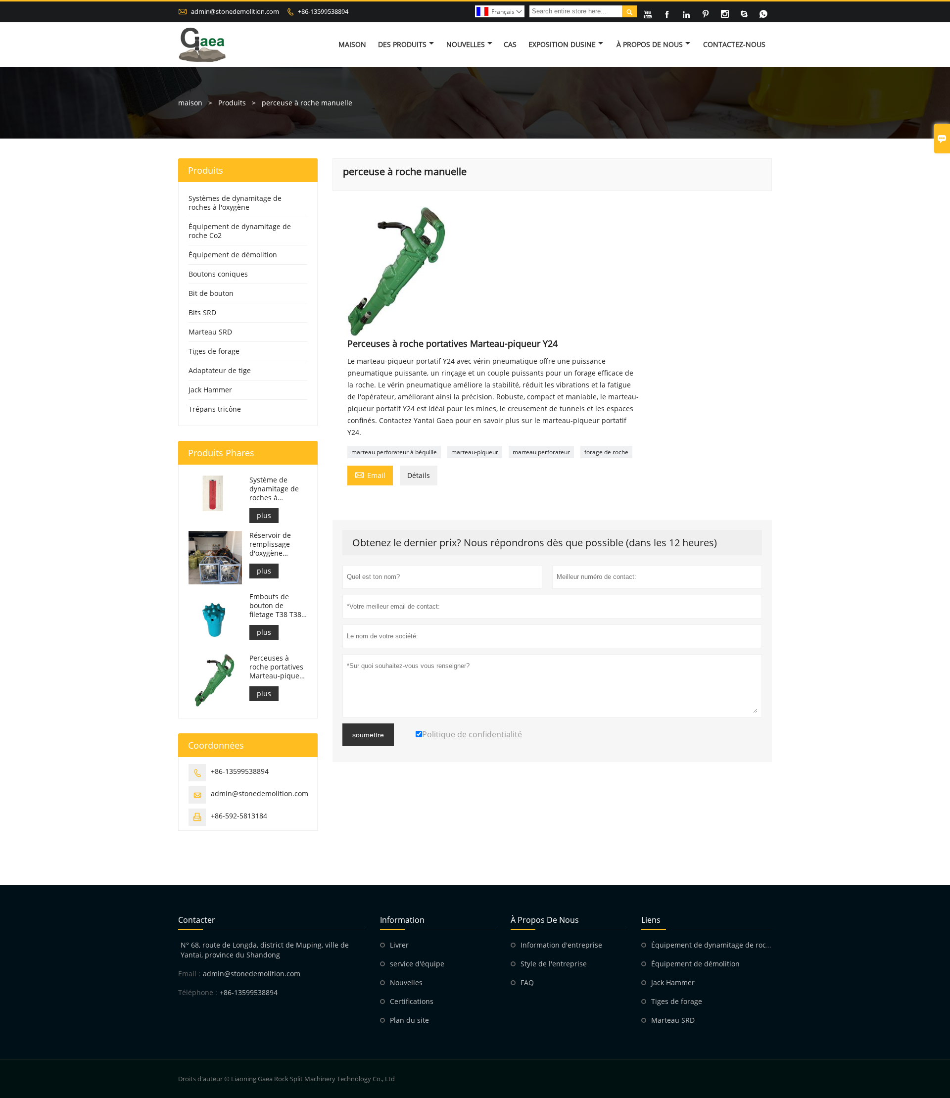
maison (190, 102)
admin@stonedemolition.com (235, 11)
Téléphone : (197, 992)
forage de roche (606, 452)
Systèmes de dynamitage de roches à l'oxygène (235, 202)
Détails (418, 475)
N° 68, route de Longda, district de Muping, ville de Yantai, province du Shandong (265, 949)
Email (370, 474)
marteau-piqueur (474, 452)
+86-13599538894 (323, 11)
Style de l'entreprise (554, 963)
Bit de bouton (211, 293)
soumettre (368, 735)
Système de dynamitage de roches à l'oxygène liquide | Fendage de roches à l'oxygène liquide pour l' (277, 489)
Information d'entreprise (561, 945)
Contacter (196, 919)
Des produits (402, 44)
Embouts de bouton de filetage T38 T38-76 (276, 605)
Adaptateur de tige (220, 370)
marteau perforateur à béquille (394, 452)
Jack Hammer (210, 389)
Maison (352, 44)
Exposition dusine (562, 44)
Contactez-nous (734, 44)
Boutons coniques (218, 274)
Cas (510, 44)
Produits (232, 102)
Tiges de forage (214, 351)
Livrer (399, 945)
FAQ (527, 982)
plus (264, 515)
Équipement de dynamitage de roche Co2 (240, 231)
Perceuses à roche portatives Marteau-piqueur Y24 (278, 667)
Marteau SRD (210, 331)
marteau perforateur (541, 452)
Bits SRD (202, 312)
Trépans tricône (215, 409)
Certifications (411, 1001)
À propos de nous (650, 44)
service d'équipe (417, 963)
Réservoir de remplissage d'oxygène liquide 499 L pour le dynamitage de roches (274, 544)
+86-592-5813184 (239, 815)
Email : (189, 973)
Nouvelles (465, 44)
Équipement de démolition (233, 254)
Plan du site (409, 1020)
